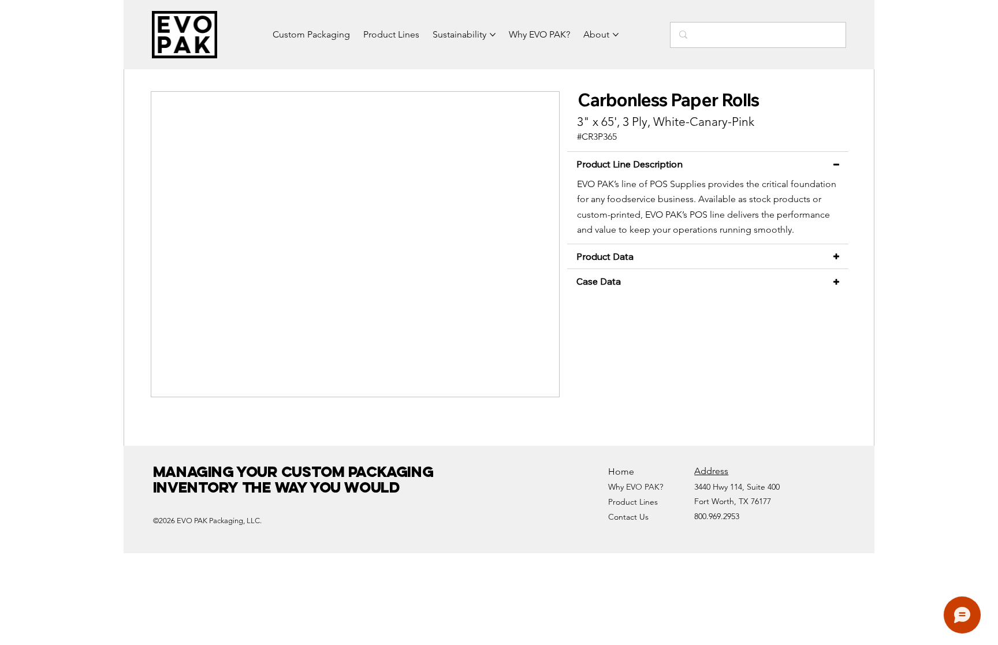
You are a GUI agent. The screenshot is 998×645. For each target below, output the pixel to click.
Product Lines (633, 502)
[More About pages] (616, 35)
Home (621, 471)
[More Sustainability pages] (493, 35)
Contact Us (628, 517)
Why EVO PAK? (635, 487)
